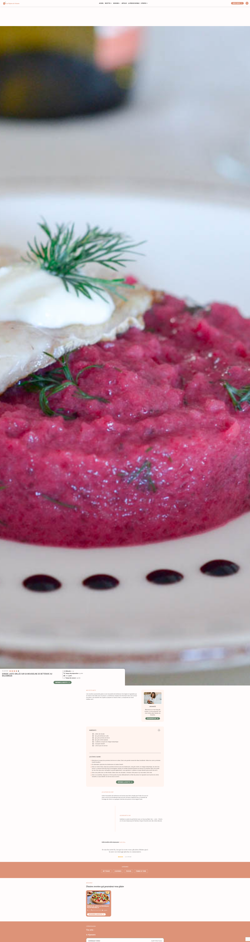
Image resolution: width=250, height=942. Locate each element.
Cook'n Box (122, 842)
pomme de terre (141, 871)
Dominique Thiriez (94, 941)
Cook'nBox (118, 871)
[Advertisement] (125, 16)
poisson (128, 871)
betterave (106, 871)
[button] (108, 3)
